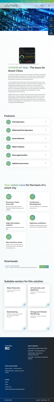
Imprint (38, 400)
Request (42, 5)
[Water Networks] (15, 295)
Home (6, 27)
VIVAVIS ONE (27, 1)
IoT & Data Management (24, 27)
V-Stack (21, 1)
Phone (6, 382)
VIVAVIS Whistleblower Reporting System (14, 389)
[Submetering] (15, 319)
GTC (49, 400)
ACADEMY (39, 1)
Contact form (8, 387)
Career (44, 1)
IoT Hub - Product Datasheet (12, 266)
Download (34, 1)
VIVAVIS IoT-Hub (36, 27)
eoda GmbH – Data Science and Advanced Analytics (38, 358)
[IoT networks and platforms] (39, 295)
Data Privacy (44, 400)
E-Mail (6, 384)
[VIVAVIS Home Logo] (10, 5)
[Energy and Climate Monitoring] (39, 319)
